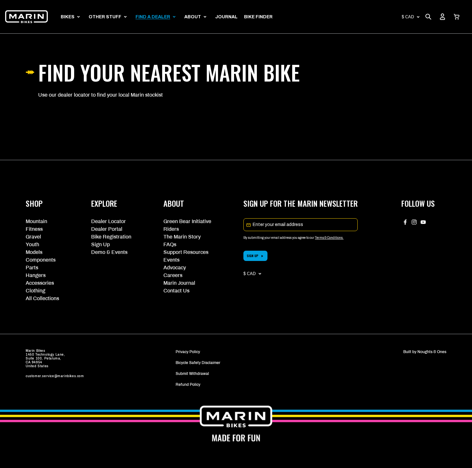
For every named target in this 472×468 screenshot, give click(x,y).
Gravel (33, 236)
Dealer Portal (106, 229)
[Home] (26, 16)
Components (41, 260)
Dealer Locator (108, 221)
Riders (171, 229)
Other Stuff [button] (105, 16)
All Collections (42, 298)
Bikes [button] (67, 16)
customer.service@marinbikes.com (55, 376)
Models (34, 252)
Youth (32, 244)
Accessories (40, 283)
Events (171, 260)
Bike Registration (111, 236)
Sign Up (100, 244)
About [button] (192, 16)
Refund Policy (188, 384)
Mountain (36, 221)
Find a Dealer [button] (152, 16)
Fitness (34, 229)
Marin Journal (179, 283)
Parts (32, 267)
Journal (226, 16)
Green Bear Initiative (187, 221)
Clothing (35, 290)
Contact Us (176, 290)
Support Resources (185, 252)
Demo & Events (109, 252)
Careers (172, 275)
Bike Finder (258, 16)
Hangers (36, 275)
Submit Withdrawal (192, 373)
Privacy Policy (188, 352)
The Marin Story (182, 236)
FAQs (169, 244)
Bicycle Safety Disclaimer (198, 362)
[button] (456, 17)
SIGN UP (252, 255)
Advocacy (174, 267)
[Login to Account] (442, 17)
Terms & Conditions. (329, 237)
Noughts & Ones (431, 352)
